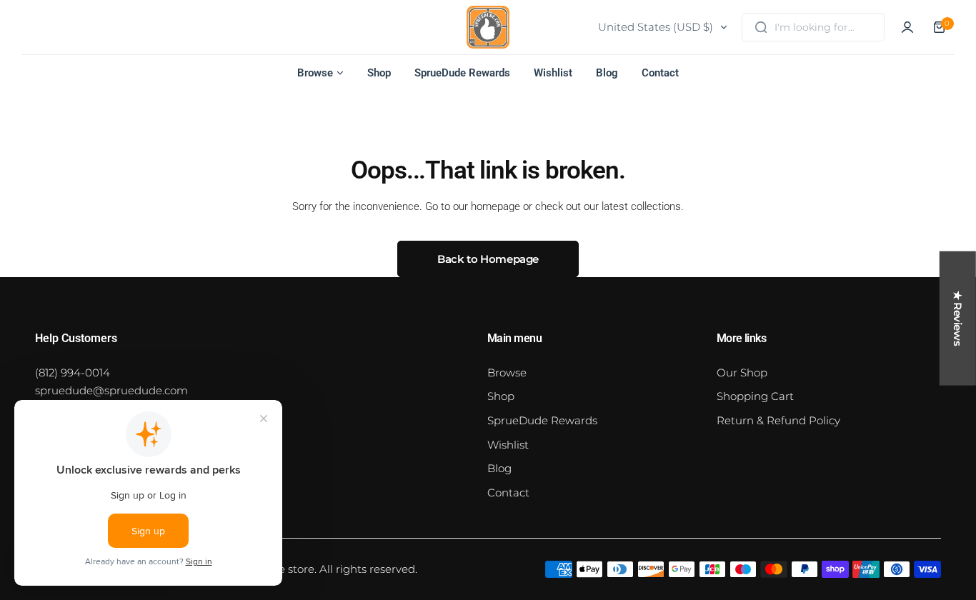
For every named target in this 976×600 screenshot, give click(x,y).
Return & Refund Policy (778, 420)
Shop (500, 396)
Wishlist (508, 444)
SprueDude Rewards (542, 420)
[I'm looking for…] (761, 27)
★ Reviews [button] (958, 318)
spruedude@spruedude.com (111, 390)
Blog (499, 468)
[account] (907, 27)
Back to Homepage (488, 259)
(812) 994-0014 (72, 372)
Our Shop (742, 372)
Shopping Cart (755, 396)
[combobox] (813, 27)
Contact (508, 492)
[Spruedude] (488, 27)
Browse (507, 372)
